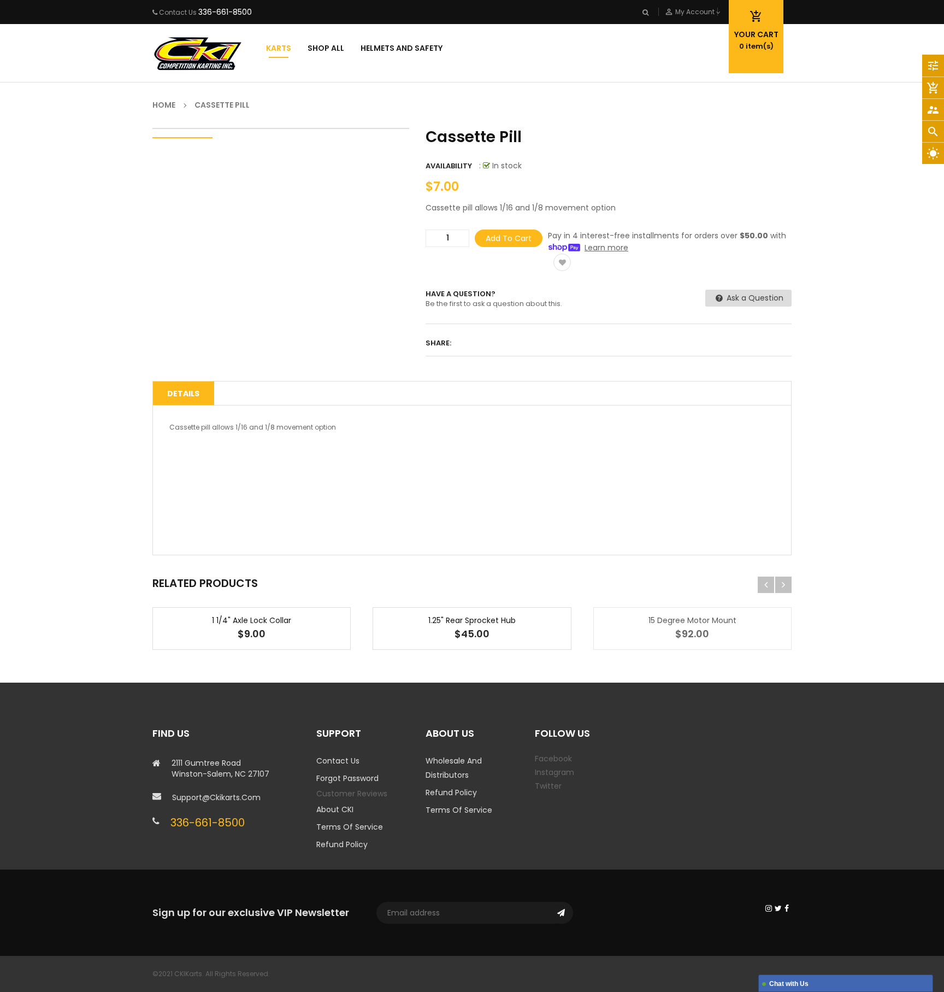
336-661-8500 (225, 12)
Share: (438, 343)
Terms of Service (349, 826)
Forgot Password (347, 778)
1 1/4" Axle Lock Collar (251, 620)
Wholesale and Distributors (454, 767)
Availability (449, 166)
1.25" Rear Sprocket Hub (472, 620)
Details (183, 393)
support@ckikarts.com (216, 797)
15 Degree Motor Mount (692, 620)
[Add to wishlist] (562, 262)
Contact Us (337, 760)
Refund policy (342, 844)
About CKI (334, 809)
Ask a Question (753, 297)
